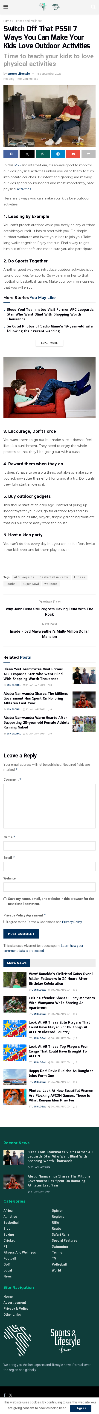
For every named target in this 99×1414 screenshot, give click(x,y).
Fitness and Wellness (28, 21)
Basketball (11, 1222)
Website (9, 878)
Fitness (79, 577)
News (7, 1276)
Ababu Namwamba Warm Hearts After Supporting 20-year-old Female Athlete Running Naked (36, 722)
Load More (49, 342)
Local (7, 1270)
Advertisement (14, 1302)
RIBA (55, 1222)
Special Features (64, 1240)
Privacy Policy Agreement (24, 915)
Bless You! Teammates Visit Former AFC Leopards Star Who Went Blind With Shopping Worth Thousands (50, 314)
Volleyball (59, 1264)
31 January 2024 (35, 685)
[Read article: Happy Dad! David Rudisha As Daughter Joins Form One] (14, 1077)
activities (24, 189)
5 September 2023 (49, 73)
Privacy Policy (72, 922)
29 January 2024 (60, 1062)
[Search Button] (93, 7)
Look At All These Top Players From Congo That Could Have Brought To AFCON (59, 1051)
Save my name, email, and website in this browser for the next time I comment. (51, 901)
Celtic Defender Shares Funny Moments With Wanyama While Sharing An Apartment (62, 1003)
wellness (51, 584)
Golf (6, 1264)
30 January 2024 (35, 733)
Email (9, 857)
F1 (5, 1246)
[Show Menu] (5, 7)
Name (9, 837)
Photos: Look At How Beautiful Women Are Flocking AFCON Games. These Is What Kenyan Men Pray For (61, 1095)
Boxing (8, 1234)
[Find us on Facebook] (4, 1395)
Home (7, 21)
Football (11, 584)
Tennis (57, 1252)
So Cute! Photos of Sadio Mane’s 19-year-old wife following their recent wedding (50, 329)
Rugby (56, 1228)
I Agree (81, 1408)
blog (7, 1228)
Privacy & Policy (15, 1308)
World (56, 1270)
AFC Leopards (24, 577)
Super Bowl (31, 584)
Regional (58, 1216)
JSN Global (14, 685)
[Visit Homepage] (49, 6)
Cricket (9, 1240)
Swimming (60, 1246)
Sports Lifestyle (18, 73)
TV (54, 1258)
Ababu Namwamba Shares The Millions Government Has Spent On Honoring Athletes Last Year (35, 698)
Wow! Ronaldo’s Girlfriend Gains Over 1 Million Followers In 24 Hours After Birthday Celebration (61, 979)
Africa (8, 1210)
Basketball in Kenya (54, 577)
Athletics (10, 1216)
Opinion (58, 1210)
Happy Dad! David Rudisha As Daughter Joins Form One (61, 1073)
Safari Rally (60, 1234)
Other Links (12, 1314)
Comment (12, 779)
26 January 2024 (60, 1082)
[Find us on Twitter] (10, 1395)
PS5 (17, 165)
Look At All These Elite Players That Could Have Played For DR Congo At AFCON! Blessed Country (59, 1027)
